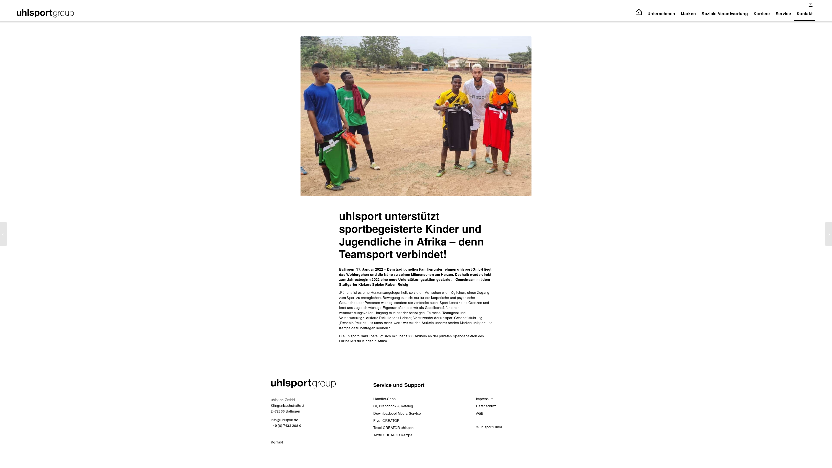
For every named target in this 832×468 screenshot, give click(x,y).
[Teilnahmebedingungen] (3, 234)
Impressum (485, 398)
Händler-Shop (384, 398)
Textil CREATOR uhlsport (393, 427)
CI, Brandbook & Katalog (393, 405)
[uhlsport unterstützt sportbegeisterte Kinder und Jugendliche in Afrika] (416, 116)
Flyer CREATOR (386, 420)
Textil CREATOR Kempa (392, 434)
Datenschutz (486, 405)
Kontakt (277, 442)
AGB (479, 413)
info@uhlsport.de (284, 419)
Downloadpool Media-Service (397, 413)
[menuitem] (809, 4)
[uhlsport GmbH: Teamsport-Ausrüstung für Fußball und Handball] (45, 13)
